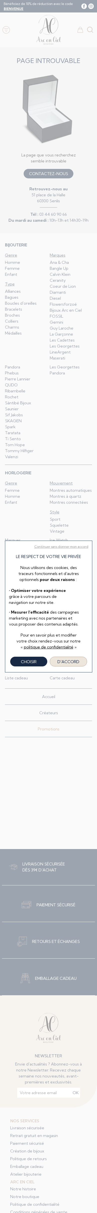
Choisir (29, 661)
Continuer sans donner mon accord (61, 547)
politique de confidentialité (48, 646)
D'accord (68, 661)
